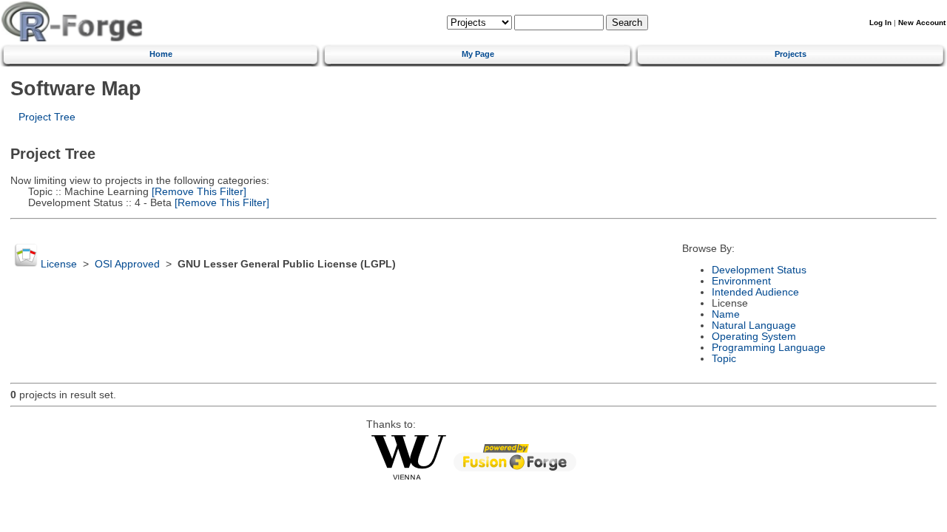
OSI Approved (127, 264)
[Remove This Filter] (197, 191)
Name (726, 314)
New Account (922, 22)
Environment (741, 281)
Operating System (754, 336)
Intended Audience (755, 292)
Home (160, 54)
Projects (790, 54)
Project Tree (46, 117)
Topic (724, 358)
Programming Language (769, 347)
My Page (478, 54)
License (59, 264)
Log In (880, 22)
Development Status (759, 270)
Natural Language (754, 325)
